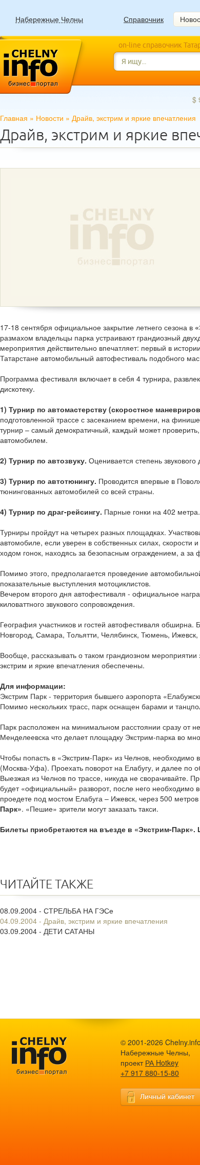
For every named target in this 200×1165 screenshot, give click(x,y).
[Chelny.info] (48, 1056)
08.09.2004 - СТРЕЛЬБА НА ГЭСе (56, 910)
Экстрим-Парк (163, 829)
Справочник (144, 19)
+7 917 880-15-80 (150, 1073)
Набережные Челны (49, 19)
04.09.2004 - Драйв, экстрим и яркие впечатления (84, 921)
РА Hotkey (161, 1062)
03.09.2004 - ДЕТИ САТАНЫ (47, 931)
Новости (50, 118)
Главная (14, 118)
